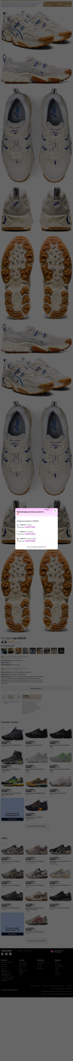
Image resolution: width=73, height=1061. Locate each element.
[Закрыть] (55, 511)
